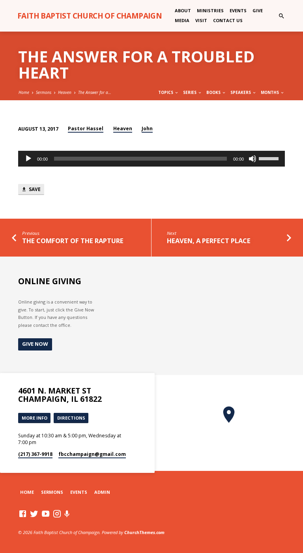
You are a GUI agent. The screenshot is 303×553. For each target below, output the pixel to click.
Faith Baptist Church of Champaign (89, 15)
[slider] (270, 158)
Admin (102, 492)
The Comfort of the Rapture (72, 240)
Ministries (210, 10)
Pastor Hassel (85, 128)
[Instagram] (57, 513)
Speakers (241, 92)
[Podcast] (67, 513)
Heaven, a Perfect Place (209, 240)
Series (190, 92)
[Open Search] (281, 16)
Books (214, 92)
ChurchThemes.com (144, 532)
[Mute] (252, 159)
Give (257, 10)
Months (270, 92)
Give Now (35, 343)
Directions (71, 418)
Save (34, 189)
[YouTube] (45, 513)
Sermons (43, 92)
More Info (34, 418)
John (147, 128)
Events (238, 10)
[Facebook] (22, 513)
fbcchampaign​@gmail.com (92, 454)
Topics (166, 92)
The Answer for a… (94, 92)
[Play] (28, 159)
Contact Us (228, 20)
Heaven (64, 92)
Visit (201, 20)
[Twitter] (34, 513)
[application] (151, 159)
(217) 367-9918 (35, 454)
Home (24, 92)
